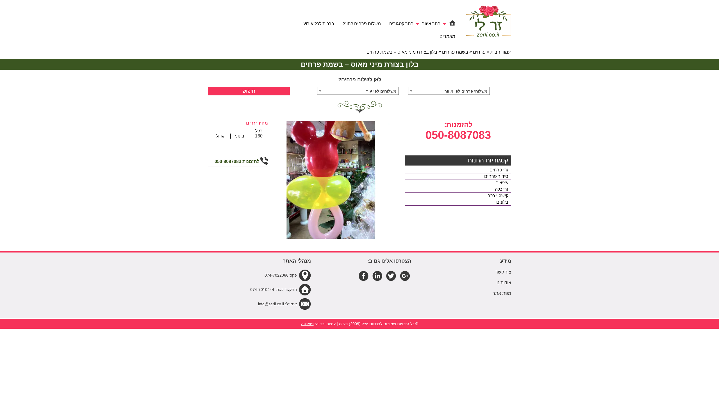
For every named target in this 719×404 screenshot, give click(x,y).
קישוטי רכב (498, 195)
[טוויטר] (391, 275)
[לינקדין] (377, 275)
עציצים (501, 182)
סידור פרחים (496, 176)
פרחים (479, 52)
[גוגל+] (405, 275)
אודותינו (504, 282)
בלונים (502, 202)
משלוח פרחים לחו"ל (362, 23)
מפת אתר (502, 293)
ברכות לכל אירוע (318, 23)
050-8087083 (458, 135)
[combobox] (449, 91)
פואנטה (307, 324)
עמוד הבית (500, 52)
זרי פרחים (499, 169)
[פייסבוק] (363, 275)
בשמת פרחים (455, 52)
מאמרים (447, 36)
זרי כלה (501, 189)
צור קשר (503, 272)
